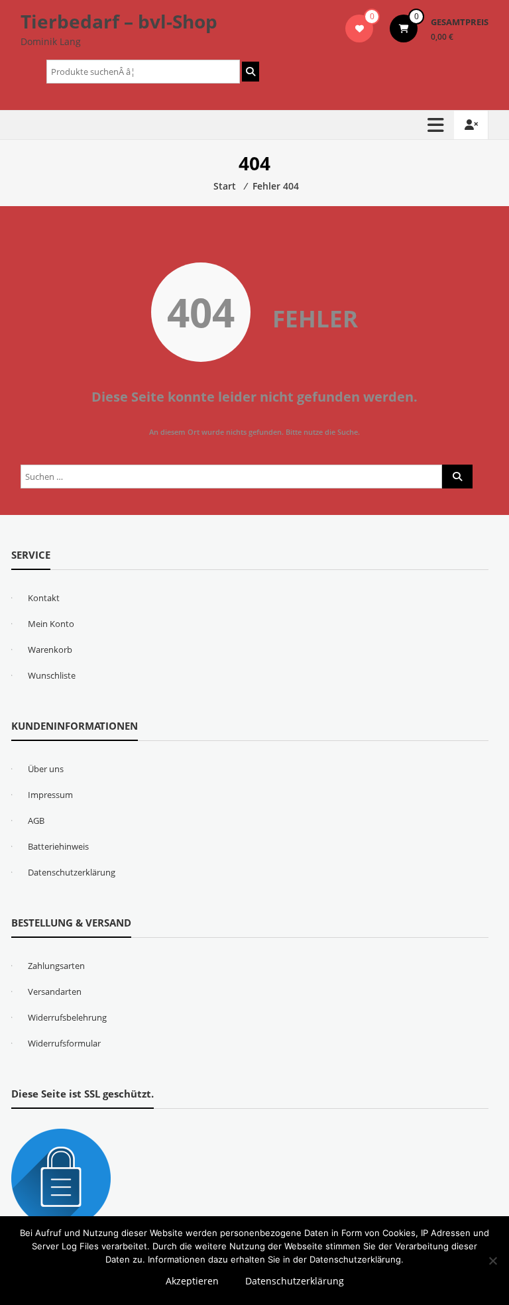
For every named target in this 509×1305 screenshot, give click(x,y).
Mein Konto (51, 624)
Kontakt (44, 598)
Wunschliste (52, 675)
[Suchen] (250, 72)
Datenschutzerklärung (71, 872)
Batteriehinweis (58, 846)
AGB (36, 820)
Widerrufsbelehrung (67, 1017)
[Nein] (492, 1260)
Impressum (50, 795)
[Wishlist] (359, 28)
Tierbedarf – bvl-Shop (119, 21)
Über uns (46, 769)
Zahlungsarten (56, 966)
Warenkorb (50, 649)
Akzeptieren (192, 1281)
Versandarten (55, 991)
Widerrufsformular (64, 1043)
